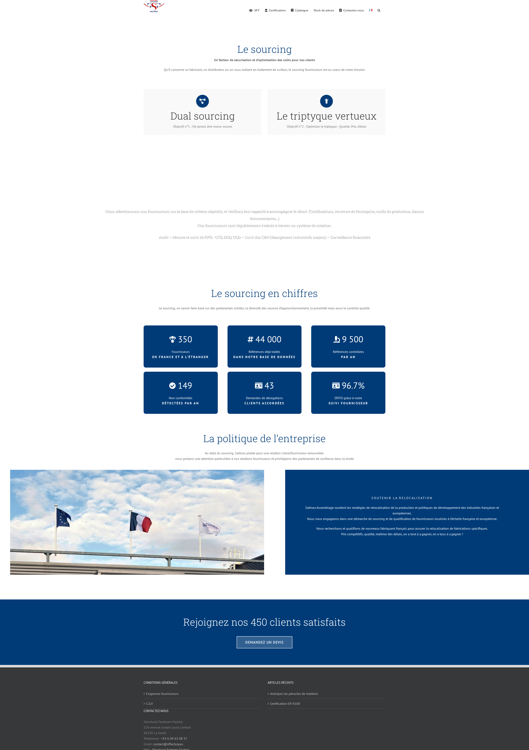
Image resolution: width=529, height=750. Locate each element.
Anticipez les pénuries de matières (294, 694)
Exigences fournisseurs (162, 694)
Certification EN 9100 (285, 703)
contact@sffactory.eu (168, 744)
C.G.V (149, 703)
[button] (379, 10)
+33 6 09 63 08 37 (174, 738)
